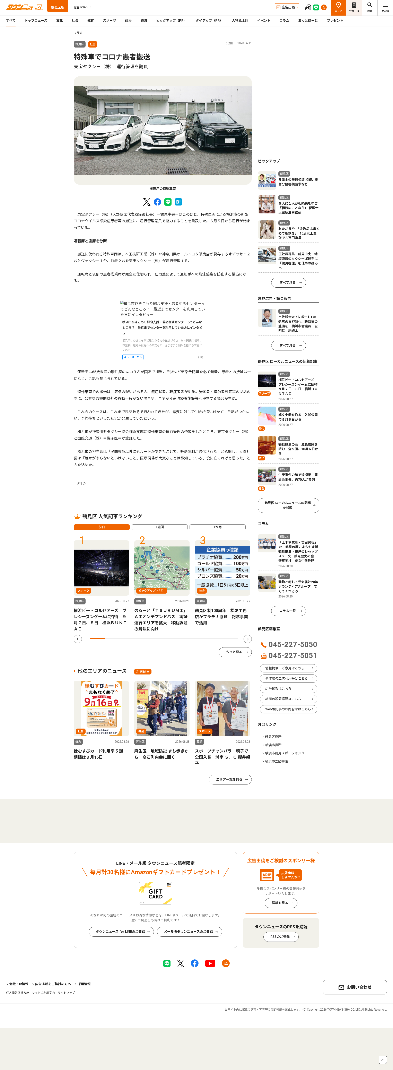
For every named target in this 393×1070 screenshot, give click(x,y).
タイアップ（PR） (209, 21)
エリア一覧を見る (229, 779)
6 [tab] (171, 638)
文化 (59, 21)
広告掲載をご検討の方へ (53, 984)
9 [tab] (215, 638)
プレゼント (335, 21)
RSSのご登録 (280, 937)
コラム (284, 21)
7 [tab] (186, 638)
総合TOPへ (81, 7)
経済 (144, 21)
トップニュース (36, 21)
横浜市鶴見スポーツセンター (286, 753)
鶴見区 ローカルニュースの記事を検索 (287, 505)
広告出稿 (288, 7)
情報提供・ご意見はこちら (285, 668)
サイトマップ (66, 992)
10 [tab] (230, 638)
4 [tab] (141, 638)
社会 (75, 21)
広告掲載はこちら (278, 689)
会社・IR (354, 11)
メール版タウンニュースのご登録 (188, 932)
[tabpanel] (163, 133)
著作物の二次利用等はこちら (286, 678)
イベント (263, 21)
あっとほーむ (308, 21)
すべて (11, 21)
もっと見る (234, 652)
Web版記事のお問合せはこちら (288, 709)
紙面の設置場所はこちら (283, 699)
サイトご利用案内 (43, 992)
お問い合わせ (359, 987)
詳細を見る (280, 903)
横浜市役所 (273, 745)
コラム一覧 (287, 611)
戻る (79, 32)
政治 (128, 21)
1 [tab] (97, 638)
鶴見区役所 (273, 737)
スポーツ (109, 21)
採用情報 (84, 984)
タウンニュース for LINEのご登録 (120, 932)
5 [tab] (156, 638)
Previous (78, 639)
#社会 (81, 484)
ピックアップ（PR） (171, 21)
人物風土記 (240, 21)
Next (248, 639)
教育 (90, 21)
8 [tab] (201, 638)
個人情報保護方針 (17, 992)
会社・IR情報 (18, 984)
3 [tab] (127, 638)
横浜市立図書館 (276, 761)
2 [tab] (112, 638)
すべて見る (288, 283)
